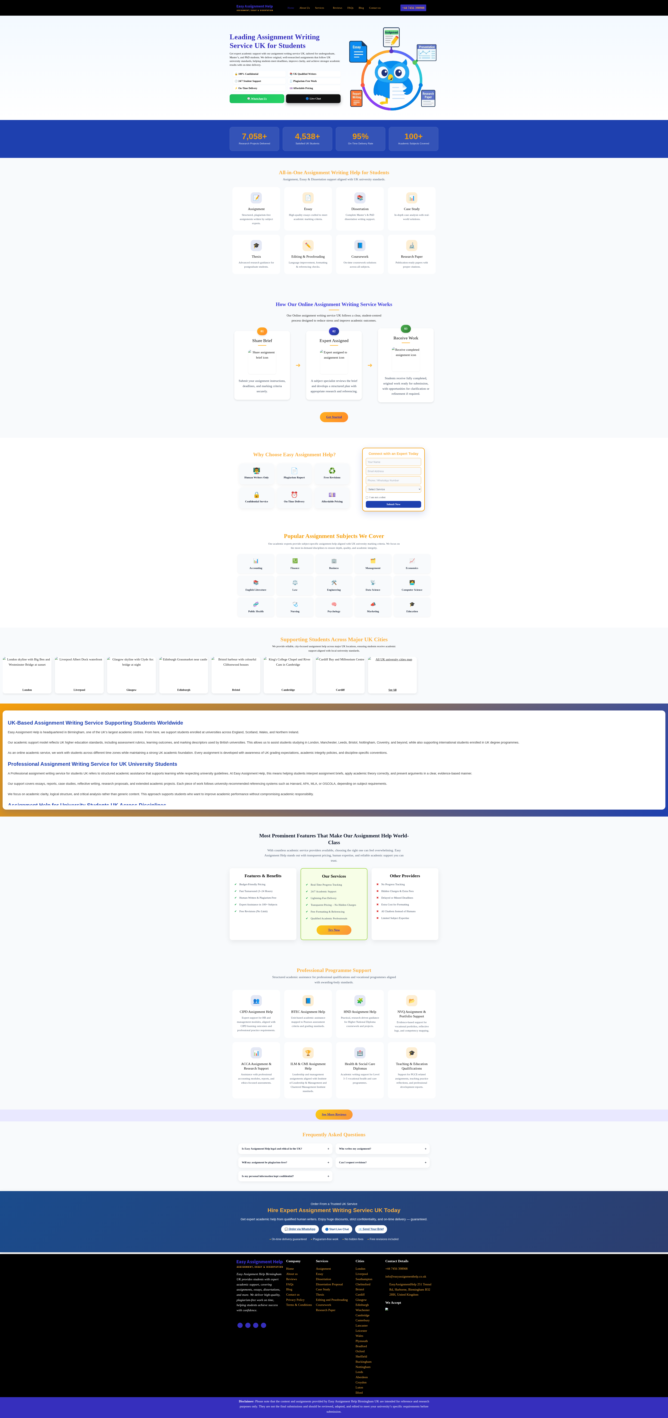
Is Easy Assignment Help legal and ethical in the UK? (272, 1148)
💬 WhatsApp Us (257, 98)
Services (319, 7)
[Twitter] (247, 1325)
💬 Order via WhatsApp (300, 1229)
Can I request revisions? (353, 1162)
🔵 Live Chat (313, 98)
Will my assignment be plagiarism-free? (264, 1162)
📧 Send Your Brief (371, 1229)
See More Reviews (334, 1114)
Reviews (337, 7)
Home (291, 7)
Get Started (334, 417)
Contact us (375, 7)
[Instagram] (263, 1325)
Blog (361, 7)
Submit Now (393, 504)
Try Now (334, 930)
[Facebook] (240, 1325)
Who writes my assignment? (355, 1148)
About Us (304, 7)
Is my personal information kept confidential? (268, 1176)
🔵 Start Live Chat (337, 1229)
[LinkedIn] (255, 1325)
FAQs (350, 7)
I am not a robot (377, 497)
